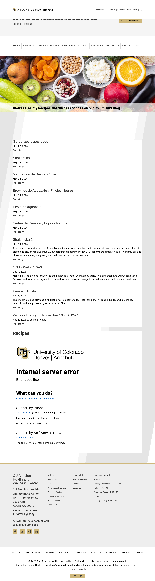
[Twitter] (23, 535)
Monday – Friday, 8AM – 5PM (105, 501)
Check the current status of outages (35, 398)
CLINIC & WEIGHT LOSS (47, 46)
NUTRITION (96, 46)
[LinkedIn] (37, 535)
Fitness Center (54, 479)
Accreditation (111, 552)
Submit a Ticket (24, 437)
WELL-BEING (112, 46)
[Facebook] (16, 535)
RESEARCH (67, 46)
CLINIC (97, 496)
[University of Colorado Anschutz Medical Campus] (50, 355)
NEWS (125, 46)
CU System (49, 552)
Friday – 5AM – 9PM (102, 488)
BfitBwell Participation (56, 496)
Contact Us (15, 552)
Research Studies (55, 492)
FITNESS (97, 479)
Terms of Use (80, 552)
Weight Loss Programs (57, 488)
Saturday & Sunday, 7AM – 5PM (106, 492)
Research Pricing (80, 479)
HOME (16, 46)
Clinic (50, 484)
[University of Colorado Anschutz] (33, 9)
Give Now (140, 552)
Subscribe (77, 488)
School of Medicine (22, 23)
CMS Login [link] (77, 576)
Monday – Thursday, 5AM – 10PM (107, 484)
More (138, 46)
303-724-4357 (23, 412)
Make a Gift (52, 505)
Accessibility (96, 552)
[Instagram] (30, 535)
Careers (76, 484)
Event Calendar (54, 501)
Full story (18, 150)
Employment (126, 552)
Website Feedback (32, 552)
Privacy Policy (64, 552)
